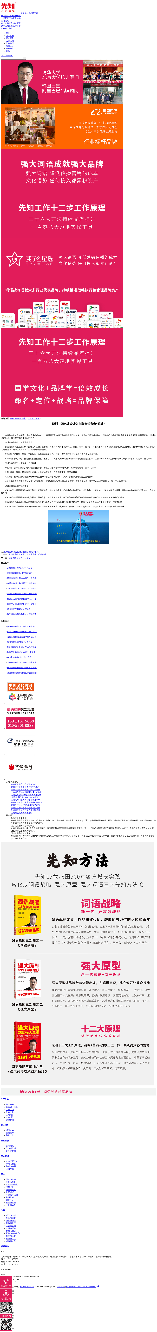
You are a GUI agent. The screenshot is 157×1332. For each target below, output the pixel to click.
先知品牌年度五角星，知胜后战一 (25, 790)
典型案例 (10, 1120)
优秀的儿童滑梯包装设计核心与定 (22, 599)
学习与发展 (11, 1164)
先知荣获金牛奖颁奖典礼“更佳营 (25, 787)
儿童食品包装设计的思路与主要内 (22, 662)
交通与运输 (11, 1228)
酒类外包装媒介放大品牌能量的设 (22, 673)
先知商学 (10, 48)
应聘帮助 (10, 1169)
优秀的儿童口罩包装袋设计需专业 (22, 604)
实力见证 (10, 46)
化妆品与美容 (12, 1184)
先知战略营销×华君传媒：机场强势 (26, 795)
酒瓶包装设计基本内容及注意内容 (22, 578)
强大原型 (10, 1133)
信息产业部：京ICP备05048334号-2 (81, 1287)
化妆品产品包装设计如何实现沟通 (22, 668)
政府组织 (10, 1192)
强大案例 (10, 36)
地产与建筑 (11, 1190)
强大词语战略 (7, 56)
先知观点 (10, 1117)
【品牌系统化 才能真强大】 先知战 (26, 792)
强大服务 (10, 38)
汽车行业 (10, 1187)
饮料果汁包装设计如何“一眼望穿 (21, 652)
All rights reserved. (27, 1287)
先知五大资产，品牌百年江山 (23, 784)
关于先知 (10, 41)
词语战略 (10, 1130)
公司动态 (10, 1146)
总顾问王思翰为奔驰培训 (21, 813)
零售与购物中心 (13, 1233)
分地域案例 (11, 1148)
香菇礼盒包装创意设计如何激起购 (22, 637)
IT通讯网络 (11, 1182)
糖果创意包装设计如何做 (19, 558)
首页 (8, 33)
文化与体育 (11, 1205)
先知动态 (10, 43)
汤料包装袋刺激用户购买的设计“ (21, 573)
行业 (3, 1174)
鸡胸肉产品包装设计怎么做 (19, 609)
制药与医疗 (11, 1223)
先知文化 (10, 1112)
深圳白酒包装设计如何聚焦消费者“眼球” (21, 552)
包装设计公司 (33, 418)
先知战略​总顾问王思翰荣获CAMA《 (26, 802)
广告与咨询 (11, 1226)
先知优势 (10, 1110)
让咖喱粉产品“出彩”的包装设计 (20, 568)
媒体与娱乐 (11, 1215)
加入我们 (5, 1156)
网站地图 (61, 1287)
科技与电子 (11, 1202)
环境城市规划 (12, 1195)
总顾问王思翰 (12, 1107)
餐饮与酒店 (11, 1231)
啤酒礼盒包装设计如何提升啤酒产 (22, 594)
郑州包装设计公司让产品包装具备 (22, 647)
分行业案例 (11, 1151)
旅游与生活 (11, 1239)
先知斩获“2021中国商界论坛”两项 (25, 805)
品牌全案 (10, 1135)
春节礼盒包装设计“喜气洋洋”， (20, 657)
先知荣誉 (10, 1115)
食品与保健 (11, 1218)
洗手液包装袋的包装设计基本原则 (22, 614)
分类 (3, 1210)
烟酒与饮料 (11, 1241)
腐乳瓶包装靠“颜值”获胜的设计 (20, 642)
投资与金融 (11, 1179)
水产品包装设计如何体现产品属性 (22, 588)
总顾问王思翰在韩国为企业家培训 (25, 810)
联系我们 (5, 1246)
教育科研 (10, 1200)
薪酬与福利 (11, 1166)
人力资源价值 (12, 1161)
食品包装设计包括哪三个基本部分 (22, 583)
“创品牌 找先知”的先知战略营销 (25, 797)
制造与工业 (11, 1236)
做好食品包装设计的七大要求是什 (22, 626)
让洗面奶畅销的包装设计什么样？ (22, 632)
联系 (8, 51)
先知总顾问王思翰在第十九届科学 (25, 800)
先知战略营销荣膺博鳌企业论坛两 (25, 808)
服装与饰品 (11, 1221)
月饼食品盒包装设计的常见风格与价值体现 (27, 554)
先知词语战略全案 (18, 418)
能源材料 (10, 1197)
